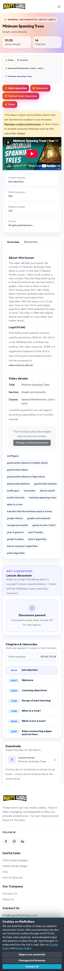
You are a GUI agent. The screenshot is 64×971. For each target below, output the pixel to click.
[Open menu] (59, 6)
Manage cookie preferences (22, 124)
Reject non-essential (32, 954)
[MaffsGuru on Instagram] (14, 841)
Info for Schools (12, 877)
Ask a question (17, 88)
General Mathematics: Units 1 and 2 (25, 68)
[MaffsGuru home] (14, 6)
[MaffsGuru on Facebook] (5, 841)
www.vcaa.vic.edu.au (21, 365)
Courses (24, 60)
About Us (8, 899)
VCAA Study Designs (15, 860)
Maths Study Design (15, 866)
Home (11, 60)
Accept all (32, 966)
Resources (42, 88)
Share (11, 104)
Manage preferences (32, 960)
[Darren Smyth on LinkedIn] (22, 841)
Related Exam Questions (22, 96)
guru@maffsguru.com (25, 915)
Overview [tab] (13, 242)
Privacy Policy (23, 948)
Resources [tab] (31, 241)
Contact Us (9, 893)
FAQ (5, 871)
